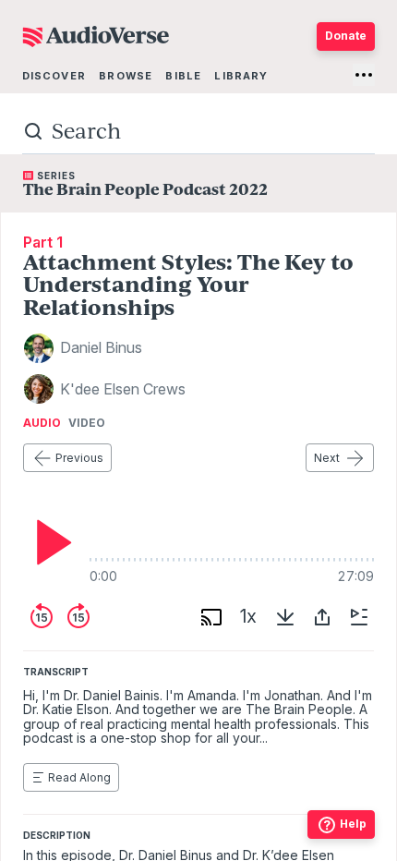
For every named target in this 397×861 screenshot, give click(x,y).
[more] (364, 75)
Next (327, 458)
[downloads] (285, 617)
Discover (54, 75)
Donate (346, 35)
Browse (125, 75)
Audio (42, 423)
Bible (183, 75)
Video (86, 423)
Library (241, 75)
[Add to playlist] (359, 617)
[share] (322, 617)
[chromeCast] (211, 617)
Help (353, 824)
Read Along (79, 777)
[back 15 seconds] (41, 617)
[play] (49, 542)
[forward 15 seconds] (78, 617)
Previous (79, 458)
